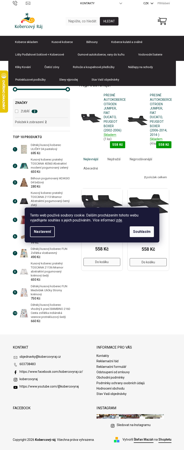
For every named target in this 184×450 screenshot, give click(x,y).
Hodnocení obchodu (110, 388)
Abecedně (90, 168)
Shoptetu (164, 439)
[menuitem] (26, 42)
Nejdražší (113, 159)
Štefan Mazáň (143, 439)
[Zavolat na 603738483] (19, 3)
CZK (146, 3)
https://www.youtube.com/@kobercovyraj (49, 386)
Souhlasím (142, 231)
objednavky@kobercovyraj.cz (40, 356)
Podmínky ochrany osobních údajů (120, 383)
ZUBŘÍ (28, 111)
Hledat (109, 21)
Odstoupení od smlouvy (113, 372)
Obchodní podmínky (110, 377)
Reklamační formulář (111, 367)
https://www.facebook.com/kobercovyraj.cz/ (51, 371)
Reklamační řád (107, 361)
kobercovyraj (29, 379)
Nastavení (42, 231)
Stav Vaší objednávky (111, 394)
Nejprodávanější (141, 159)
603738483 (28, 364)
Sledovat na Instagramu (134, 425)
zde (119, 220)
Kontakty (87, 3)
